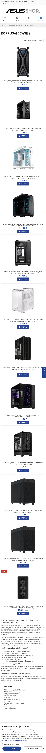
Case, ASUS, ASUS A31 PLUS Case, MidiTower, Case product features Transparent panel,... (23, 464)
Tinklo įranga (8, 707)
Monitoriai (7, 697)
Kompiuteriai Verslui (10, 695)
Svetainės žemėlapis (22, 1)
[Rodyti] (25, 78)
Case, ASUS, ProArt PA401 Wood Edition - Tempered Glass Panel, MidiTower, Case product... (23, 368)
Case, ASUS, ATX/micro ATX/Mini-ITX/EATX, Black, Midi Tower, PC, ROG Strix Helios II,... (23, 129)
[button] (23, 741)
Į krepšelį (24, 88)
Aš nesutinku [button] (33, 749)
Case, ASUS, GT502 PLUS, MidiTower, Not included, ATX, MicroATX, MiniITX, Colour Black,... (23, 272)
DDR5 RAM (32, 668)
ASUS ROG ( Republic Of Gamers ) (14, 690)
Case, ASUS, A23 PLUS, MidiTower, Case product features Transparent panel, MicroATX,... (23, 607)
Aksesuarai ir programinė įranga (14, 703)
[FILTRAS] (44, 376)
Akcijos (6, 705)
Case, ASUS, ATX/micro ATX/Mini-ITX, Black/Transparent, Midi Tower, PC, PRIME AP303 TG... (23, 559)
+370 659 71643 (34, 1)
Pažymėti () (6, 3)
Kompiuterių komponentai (12, 699)
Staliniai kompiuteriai (10, 709)
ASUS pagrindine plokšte (35, 666)
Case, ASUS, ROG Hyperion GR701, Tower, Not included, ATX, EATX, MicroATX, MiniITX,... (23, 82)
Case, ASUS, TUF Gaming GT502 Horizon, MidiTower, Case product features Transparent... (23, 177)
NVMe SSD (39, 668)
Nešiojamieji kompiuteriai (12, 693)
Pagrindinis (7, 686)
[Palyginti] (20, 78)
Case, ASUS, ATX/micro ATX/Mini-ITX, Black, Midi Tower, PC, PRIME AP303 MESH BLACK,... (23, 511)
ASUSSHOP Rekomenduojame (13, 692)
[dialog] (23, 738)
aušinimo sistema (6, 670)
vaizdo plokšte (23, 668)
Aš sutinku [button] (12, 749)
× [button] (43, 725)
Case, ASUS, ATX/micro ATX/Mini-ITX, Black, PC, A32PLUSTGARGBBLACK (23, 416)
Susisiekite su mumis (7, 1)
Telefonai (7, 701)
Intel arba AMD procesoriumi (9, 668)
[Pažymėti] (23, 78)
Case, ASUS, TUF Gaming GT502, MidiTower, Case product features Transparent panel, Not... (23, 320)
